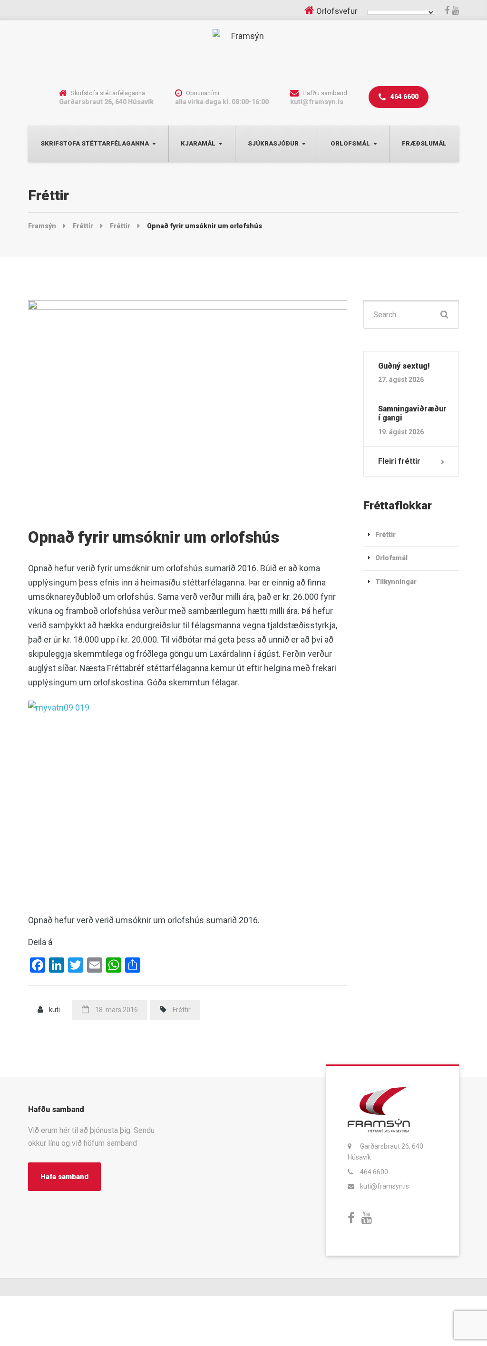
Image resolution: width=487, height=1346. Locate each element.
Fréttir (182, 1010)
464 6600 (404, 96)
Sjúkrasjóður (273, 143)
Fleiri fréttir (399, 461)
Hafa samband (64, 1176)
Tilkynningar (396, 581)
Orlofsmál (350, 143)
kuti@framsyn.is (384, 1186)
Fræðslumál (424, 143)
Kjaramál (198, 143)
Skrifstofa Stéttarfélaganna (94, 143)
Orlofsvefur (337, 11)
